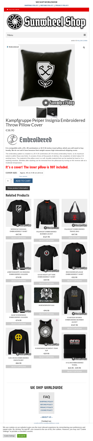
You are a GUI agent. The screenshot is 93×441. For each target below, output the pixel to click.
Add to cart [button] (74, 238)
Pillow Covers (82, 40)
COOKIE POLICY (47, 410)
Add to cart (23, 180)
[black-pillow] (41, 112)
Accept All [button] (21, 436)
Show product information (17, 188)
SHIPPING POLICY (31, 5)
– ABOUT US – (46, 417)
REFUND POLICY (46, 5)
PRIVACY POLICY (62, 5)
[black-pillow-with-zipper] (52, 112)
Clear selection (23, 176)
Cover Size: (11, 173)
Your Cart (14, 9)
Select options (18, 238)
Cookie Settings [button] (9, 436)
